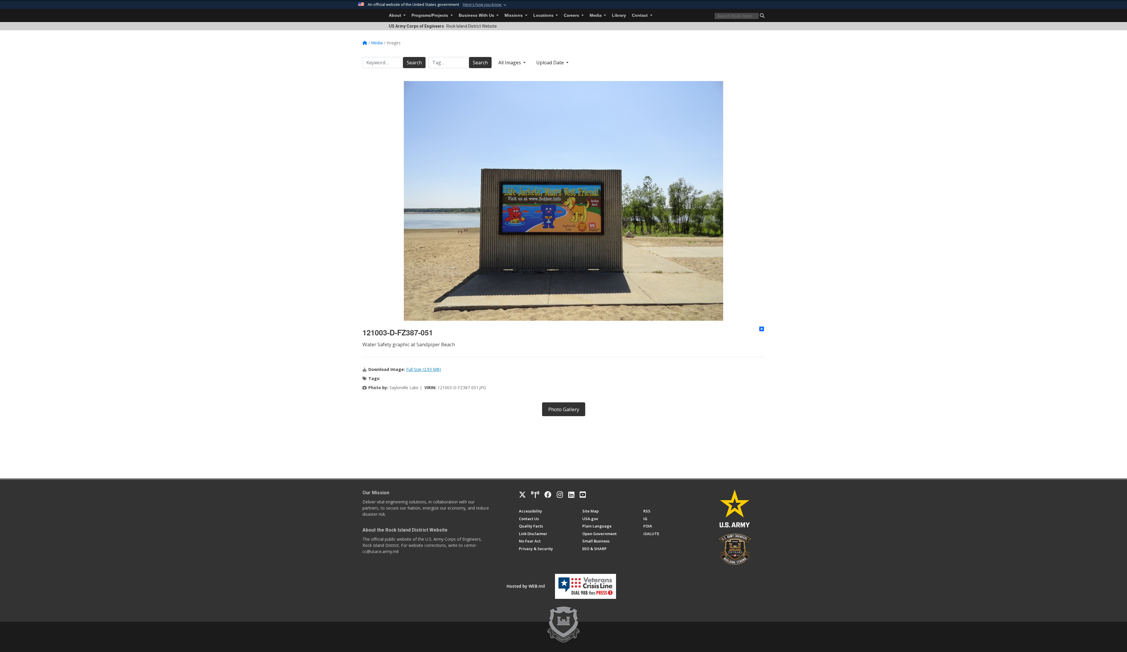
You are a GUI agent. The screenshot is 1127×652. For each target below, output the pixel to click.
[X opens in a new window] (522, 494)
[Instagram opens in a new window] (560, 494)
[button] (485, 5)
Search (414, 62)
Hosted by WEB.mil (526, 586)
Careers (572, 15)
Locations (544, 15)
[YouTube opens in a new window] (583, 494)
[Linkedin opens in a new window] (571, 494)
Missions (514, 15)
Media (596, 15)
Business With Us (477, 15)
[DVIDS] (535, 494)
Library (619, 15)
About (395, 15)
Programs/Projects (430, 15)
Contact (640, 15)
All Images (510, 62)
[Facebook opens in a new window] (547, 494)
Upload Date (550, 62)
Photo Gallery (563, 409)
